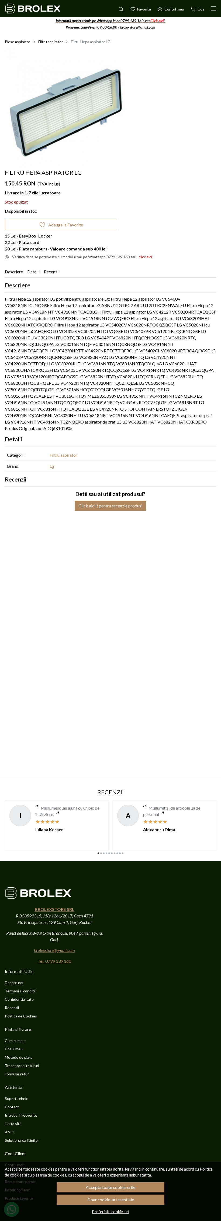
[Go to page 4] (106, 853)
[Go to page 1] (98, 853)
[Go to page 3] (104, 853)
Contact (12, 1107)
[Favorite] (140, 8)
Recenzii (52, 271)
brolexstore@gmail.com (54, 950)
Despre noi (14, 982)
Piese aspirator (17, 41)
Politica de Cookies (21, 1016)
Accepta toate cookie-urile (110, 1187)
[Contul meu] (170, 8)
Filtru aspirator (50, 41)
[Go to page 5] (109, 853)
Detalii (33, 271)
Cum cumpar (15, 1040)
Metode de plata (19, 1057)
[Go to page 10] (122, 853)
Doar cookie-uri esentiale (110, 1199)
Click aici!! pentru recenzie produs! (110, 505)
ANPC (10, 1132)
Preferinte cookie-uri (110, 1211)
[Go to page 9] (120, 853)
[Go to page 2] (101, 853)
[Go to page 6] (112, 853)
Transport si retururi (22, 1065)
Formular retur (17, 1074)
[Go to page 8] (117, 853)
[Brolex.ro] (33, 8)
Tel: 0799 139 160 (54, 961)
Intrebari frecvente (21, 1115)
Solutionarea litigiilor (22, 1140)
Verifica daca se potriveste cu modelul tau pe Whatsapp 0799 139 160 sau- (82, 256)
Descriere (14, 271)
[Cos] (197, 8)
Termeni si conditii (20, 991)
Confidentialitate (19, 999)
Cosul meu (14, 1049)
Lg (52, 466)
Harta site (13, 1123)
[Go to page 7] (114, 853)
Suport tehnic (16, 1098)
